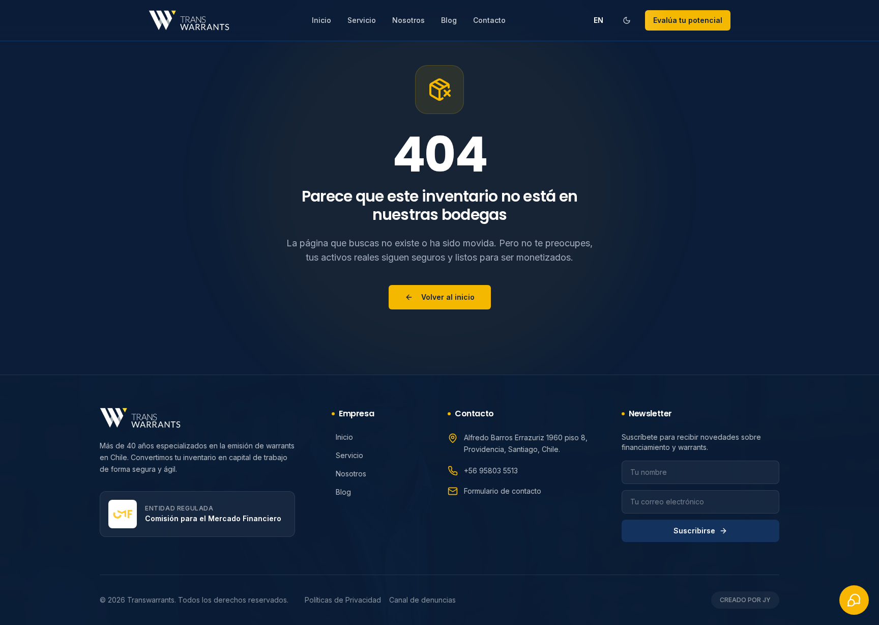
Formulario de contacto (502, 491)
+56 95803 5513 (491, 470)
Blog (449, 20)
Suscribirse (694, 530)
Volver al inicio (448, 297)
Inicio (321, 20)
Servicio (361, 20)
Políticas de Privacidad (343, 599)
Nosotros (408, 20)
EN (598, 20)
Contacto (489, 20)
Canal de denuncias (422, 599)
